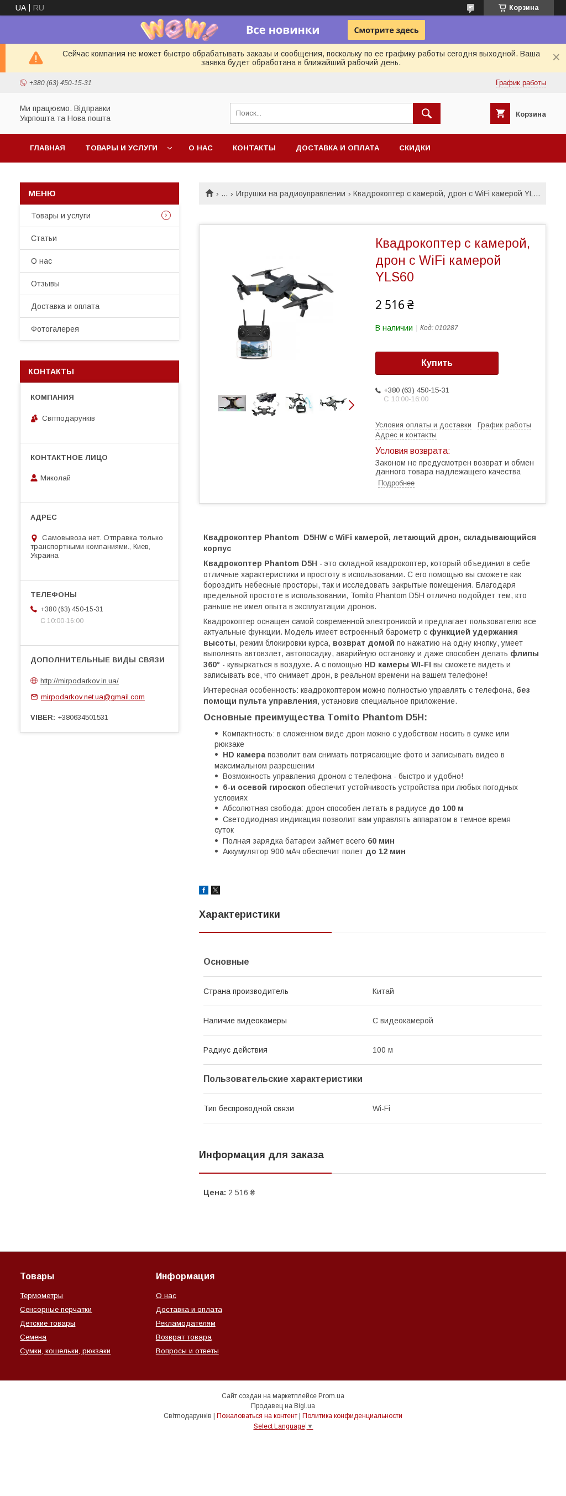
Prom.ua (331, 1396)
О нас (200, 148)
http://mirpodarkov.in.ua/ (79, 681)
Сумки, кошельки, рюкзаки (65, 1351)
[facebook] (203, 891)
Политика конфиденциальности (352, 1416)
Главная (47, 148)
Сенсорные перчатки (56, 1309)
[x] (215, 891)
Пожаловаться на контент (257, 1416)
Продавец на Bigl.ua (283, 1406)
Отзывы (45, 283)
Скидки (415, 148)
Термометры (41, 1295)
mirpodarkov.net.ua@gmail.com (93, 697)
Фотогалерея (55, 329)
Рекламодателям (186, 1323)
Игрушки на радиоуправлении (290, 193)
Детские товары (47, 1323)
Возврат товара (184, 1337)
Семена (33, 1337)
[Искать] (427, 113)
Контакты (254, 148)
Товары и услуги (121, 148)
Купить (437, 363)
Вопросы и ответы (187, 1351)
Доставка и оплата (337, 148)
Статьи (44, 238)
